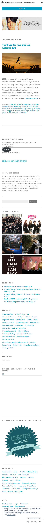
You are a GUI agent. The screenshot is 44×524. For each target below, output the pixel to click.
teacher (9, 113)
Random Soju (17, 345)
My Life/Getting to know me (22, 104)
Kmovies (5, 480)
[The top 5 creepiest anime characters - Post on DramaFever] (32, 265)
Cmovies (13, 475)
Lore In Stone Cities (8, 337)
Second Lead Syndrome (31, 345)
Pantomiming (6, 345)
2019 (30, 106)
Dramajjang (19, 325)
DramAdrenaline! (7, 325)
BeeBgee (20, 317)
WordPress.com (20, 506)
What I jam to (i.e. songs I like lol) (12, 491)
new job (17, 111)
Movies (18, 480)
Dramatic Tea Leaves (19, 328)
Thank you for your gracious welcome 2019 (18, 286)
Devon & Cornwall (8, 322)
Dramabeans (34, 322)
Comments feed (7, 506)
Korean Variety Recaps (24, 334)
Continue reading (32, 98)
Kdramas (31, 477)
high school (27, 109)
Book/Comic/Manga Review (29, 472)
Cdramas (5, 475)
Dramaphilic (6, 328)
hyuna (34, 109)
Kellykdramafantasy (8, 334)
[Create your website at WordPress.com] (22, 2)
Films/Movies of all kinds (10, 477)
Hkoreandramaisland (9, 331)
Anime (15, 472)
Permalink (23, 113)
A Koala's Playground (22, 314)
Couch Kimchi (20, 320)
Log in (16, 504)
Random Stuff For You (9, 486)
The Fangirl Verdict (8, 348)
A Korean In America (8, 317)
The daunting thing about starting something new (19, 302)
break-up (5, 109)
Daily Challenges (23, 475)
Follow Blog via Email (12, 139)
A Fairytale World (7, 314)
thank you (15, 113)
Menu (22, 8)
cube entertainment (17, 109)
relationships (25, 111)
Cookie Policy (11, 515)
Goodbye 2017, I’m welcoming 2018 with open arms (20, 299)
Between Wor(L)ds (32, 317)
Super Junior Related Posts (27, 486)
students (32, 111)
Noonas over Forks (8, 339)
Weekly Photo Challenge (30, 489)
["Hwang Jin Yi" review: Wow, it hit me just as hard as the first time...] (32, 244)
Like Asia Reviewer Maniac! (14, 161)
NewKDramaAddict (23, 337)
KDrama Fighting (23, 331)
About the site (6, 472)
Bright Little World (8, 320)
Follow (6, 149)
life (13, 111)
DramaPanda (29, 325)
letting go (9, 111)
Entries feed (24, 504)
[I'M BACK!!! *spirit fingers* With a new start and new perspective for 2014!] (12, 265)
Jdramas (23, 477)
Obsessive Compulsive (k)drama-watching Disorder (18, 342)
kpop (3, 111)
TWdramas (5, 489)
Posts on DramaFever (29, 483)
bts (9, 109)
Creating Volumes (32, 320)
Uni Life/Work (15, 106)
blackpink (35, 106)
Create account (7, 504)
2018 (26, 106)
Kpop (11, 104)
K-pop (38, 109)
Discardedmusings (22, 322)
